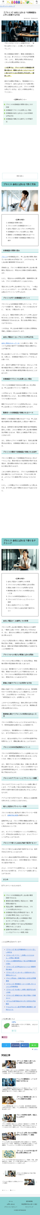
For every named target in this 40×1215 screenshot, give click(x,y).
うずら (14, 1022)
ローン (5, 1037)
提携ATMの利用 (12, 815)
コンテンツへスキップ (7, 6)
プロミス (4, 256)
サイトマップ (29, 1207)
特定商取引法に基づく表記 (29, 1204)
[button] (36, 632)
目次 (18, 176)
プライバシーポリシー (10, 1207)
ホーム (11, 1201)
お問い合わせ (11, 1204)
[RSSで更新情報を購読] (15, 1031)
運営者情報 (29, 1201)
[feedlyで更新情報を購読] (13, 1031)
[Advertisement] (20, 150)
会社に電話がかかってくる (10, 343)
